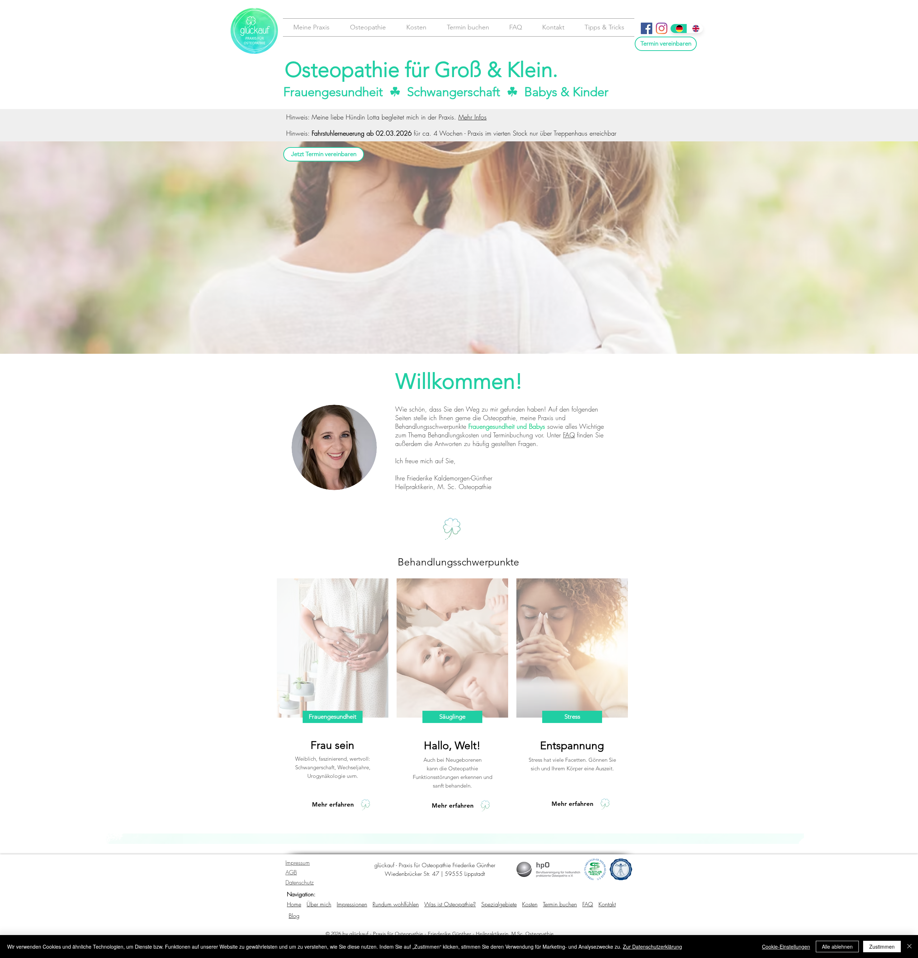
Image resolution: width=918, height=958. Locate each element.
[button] (311, 27)
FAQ (569, 435)
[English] (695, 28)
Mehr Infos (472, 117)
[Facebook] (646, 28)
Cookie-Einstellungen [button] (786, 946)
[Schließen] (909, 946)
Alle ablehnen (837, 946)
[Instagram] (661, 28)
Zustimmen (882, 946)
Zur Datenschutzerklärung (652, 946)
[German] (679, 28)
